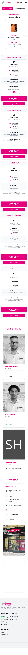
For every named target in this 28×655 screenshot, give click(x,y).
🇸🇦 (21, 2)
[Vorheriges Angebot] (3, 34)
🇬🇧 (18, 2)
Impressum (4, 632)
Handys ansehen (14, 104)
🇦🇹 (16, 2)
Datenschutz (4, 634)
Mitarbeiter (4, 638)
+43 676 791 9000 (13, 421)
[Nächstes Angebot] (25, 34)
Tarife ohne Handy (20, 8)
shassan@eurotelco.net (15, 468)
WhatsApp (11, 376)
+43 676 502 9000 (13, 373)
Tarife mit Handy (7, 8)
